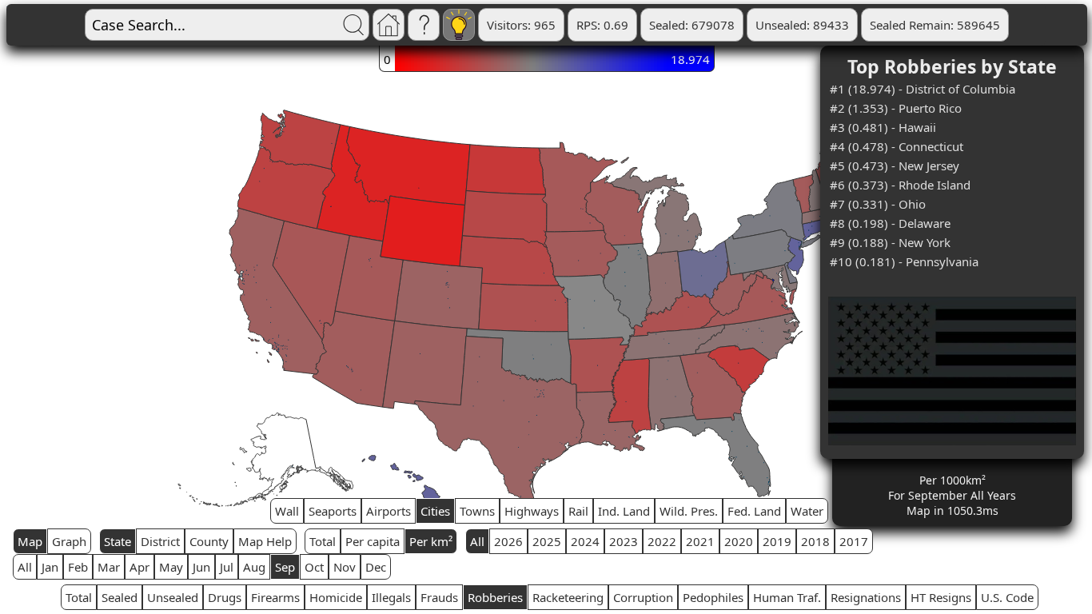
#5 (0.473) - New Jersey (894, 165)
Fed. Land (754, 511)
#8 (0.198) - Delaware (890, 223)
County (209, 541)
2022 (662, 541)
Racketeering (568, 597)
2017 (853, 541)
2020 (738, 541)
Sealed (119, 597)
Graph (69, 541)
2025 (546, 541)
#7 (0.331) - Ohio (878, 204)
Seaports (333, 511)
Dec (375, 567)
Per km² (430, 541)
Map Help (265, 541)
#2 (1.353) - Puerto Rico (896, 108)
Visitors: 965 (521, 25)
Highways (531, 511)
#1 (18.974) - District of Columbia (922, 89)
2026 (508, 541)
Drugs (224, 597)
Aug (254, 567)
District (160, 541)
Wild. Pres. (689, 511)
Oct (314, 567)
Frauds (439, 597)
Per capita (372, 541)
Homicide (335, 597)
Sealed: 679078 (692, 25)
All (477, 541)
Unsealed (172, 597)
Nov (344, 567)
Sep (285, 567)
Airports (388, 511)
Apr (139, 567)
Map (30, 541)
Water (807, 511)
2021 (700, 541)
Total (322, 541)
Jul (226, 567)
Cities (435, 511)
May (171, 567)
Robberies (495, 597)
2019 (777, 541)
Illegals (391, 597)
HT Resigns (941, 597)
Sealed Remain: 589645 (935, 25)
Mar (109, 567)
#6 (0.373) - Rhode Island (900, 185)
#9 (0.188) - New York (890, 242)
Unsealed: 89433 (802, 25)
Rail (578, 511)
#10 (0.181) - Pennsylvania (904, 261)
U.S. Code (1007, 597)
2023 (623, 541)
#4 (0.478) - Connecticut (896, 146)
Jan (50, 567)
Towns (477, 511)
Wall (287, 511)
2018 (815, 541)
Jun (201, 567)
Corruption (643, 597)
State (117, 541)
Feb (78, 567)
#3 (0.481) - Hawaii (883, 127)
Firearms (275, 597)
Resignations (866, 597)
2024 (585, 541)
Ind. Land (624, 511)
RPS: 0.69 (602, 25)
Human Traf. (787, 597)
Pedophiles (713, 597)
